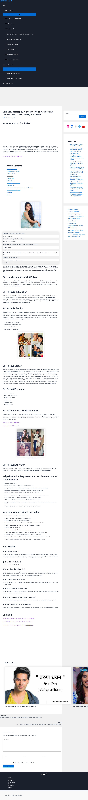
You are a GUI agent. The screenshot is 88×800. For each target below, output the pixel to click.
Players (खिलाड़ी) (10, 49)
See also (8, 194)
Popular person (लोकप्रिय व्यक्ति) (14, 18)
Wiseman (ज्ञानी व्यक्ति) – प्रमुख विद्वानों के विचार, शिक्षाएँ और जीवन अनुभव (21, 34)
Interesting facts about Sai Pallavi (13, 190)
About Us (10, 778)
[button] (13, 10)
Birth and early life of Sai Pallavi (13, 171)
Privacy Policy (11, 782)
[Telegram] (46, 774)
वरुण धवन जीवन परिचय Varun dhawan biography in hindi (20, 706)
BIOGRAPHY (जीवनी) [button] (7, 10)
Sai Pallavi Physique (11, 180)
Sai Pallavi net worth (11, 185)
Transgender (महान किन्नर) (13, 59)
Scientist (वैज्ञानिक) (11, 29)
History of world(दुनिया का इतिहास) (14, 78)
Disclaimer (11, 785)
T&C (9, 783)
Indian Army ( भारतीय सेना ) (13, 54)
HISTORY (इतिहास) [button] (7, 65)
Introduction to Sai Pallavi (12, 169)
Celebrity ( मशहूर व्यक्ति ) (12, 44)
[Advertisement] (44, 97)
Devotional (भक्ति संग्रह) (8, 83)
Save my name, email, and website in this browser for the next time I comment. (21, 762)
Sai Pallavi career (10, 178)
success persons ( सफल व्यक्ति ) (14, 39)
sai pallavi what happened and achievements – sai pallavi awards (20, 187)
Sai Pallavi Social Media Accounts (13, 183)
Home (4, 5)
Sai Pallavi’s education (11, 173)
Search (67, 113)
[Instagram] (41, 774)
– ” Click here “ (18, 156)
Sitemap (10, 787)
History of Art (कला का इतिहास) (14, 73)
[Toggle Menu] (19, 14)
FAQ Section (9, 192)
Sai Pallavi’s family (10, 176)
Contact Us (11, 780)
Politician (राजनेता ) (11, 24)
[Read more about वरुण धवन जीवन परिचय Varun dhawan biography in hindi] (38, 703)
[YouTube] (44, 774)
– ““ (28, 621)
